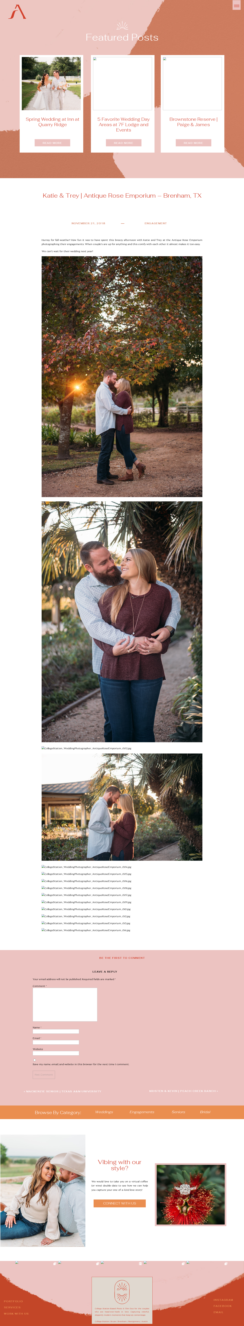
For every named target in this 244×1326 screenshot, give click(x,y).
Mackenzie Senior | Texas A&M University (63, 1091)
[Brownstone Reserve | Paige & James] (192, 83)
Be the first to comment (122, 958)
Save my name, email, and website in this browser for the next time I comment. (81, 1064)
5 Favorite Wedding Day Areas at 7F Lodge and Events (124, 124)
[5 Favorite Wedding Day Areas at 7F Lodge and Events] (122, 83)
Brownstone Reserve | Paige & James (194, 121)
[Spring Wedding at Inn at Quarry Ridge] (51, 83)
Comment (40, 986)
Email (37, 1038)
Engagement (156, 223)
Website (38, 1049)
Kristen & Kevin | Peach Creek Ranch (182, 1091)
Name (37, 1027)
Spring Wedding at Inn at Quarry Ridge (52, 121)
